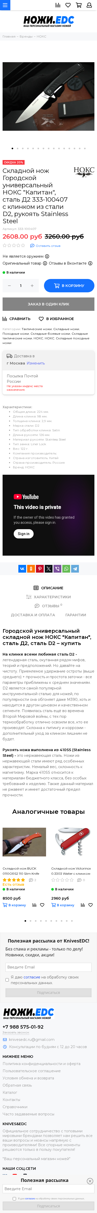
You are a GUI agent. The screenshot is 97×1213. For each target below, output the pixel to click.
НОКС (38, 338)
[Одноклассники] (31, 569)
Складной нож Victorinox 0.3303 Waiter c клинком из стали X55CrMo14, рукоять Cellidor (71, 871)
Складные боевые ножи (50, 333)
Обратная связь (17, 1085)
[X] (49, 569)
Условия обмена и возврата (28, 1078)
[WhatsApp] (66, 569)
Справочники (15, 1107)
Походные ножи (16, 333)
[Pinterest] (40, 569)
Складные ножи (66, 329)
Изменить (36, 363)
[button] (12, 148)
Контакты (11, 1099)
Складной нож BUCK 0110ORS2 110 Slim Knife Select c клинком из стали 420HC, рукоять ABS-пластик (23, 871)
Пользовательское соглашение (32, 1071)
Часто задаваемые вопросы (28, 1114)
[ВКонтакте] (22, 569)
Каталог (10, 1092)
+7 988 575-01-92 (23, 1027)
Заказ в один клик (48, 304)
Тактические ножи (37, 329)
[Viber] (57, 569)
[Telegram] (75, 569)
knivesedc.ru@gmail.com (32, 1039)
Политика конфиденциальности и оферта (41, 1063)
